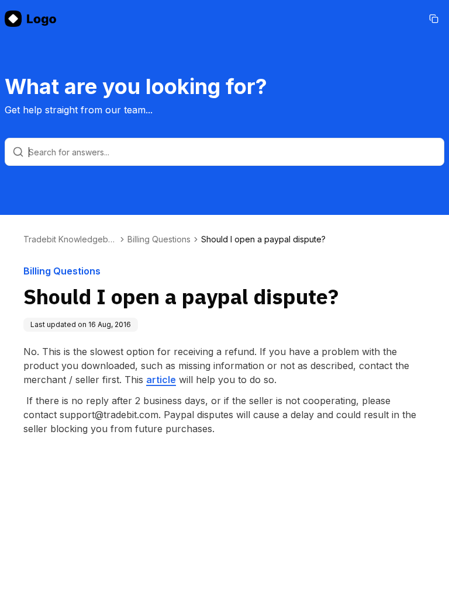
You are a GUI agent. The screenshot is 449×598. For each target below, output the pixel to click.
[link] (263, 239)
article (161, 379)
